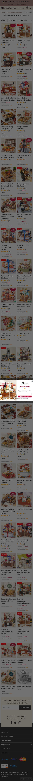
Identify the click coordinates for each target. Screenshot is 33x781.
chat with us (27, 779)
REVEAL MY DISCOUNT (24, 396)
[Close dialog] (32, 381)
